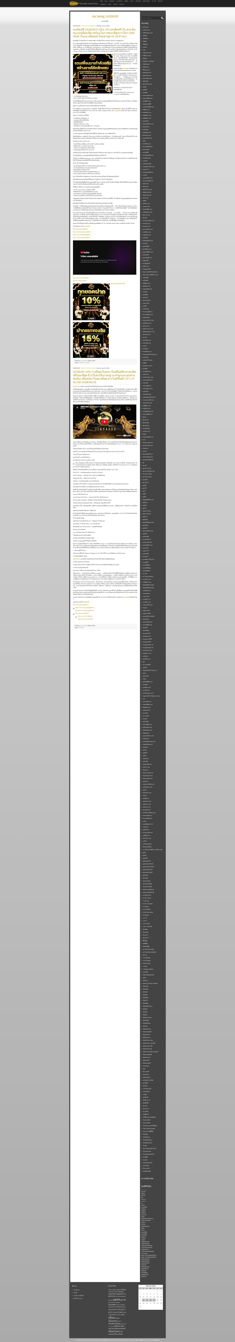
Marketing (138, 1)
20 (150, 1300)
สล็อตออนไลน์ (147, 1029)
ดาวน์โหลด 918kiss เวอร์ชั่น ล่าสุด (152, 849)
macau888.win (147, 385)
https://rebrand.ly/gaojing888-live (84, 607)
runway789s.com (148, 605)
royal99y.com (146, 599)
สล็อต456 (145, 989)
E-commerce (119, 1)
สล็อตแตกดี (146, 1060)
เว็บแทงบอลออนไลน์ (148, 1154)
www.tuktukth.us (147, 815)
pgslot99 (145, 519)
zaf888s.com (146, 835)
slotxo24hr (146, 676)
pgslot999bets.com (148, 522)
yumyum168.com (148, 832)
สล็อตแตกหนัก (147, 1063)
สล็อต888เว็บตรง (147, 1006)
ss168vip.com (147, 687)
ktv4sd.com (146, 326)
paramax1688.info (148, 459)
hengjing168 (146, 263)
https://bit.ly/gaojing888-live (81, 604)
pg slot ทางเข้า (147, 468)
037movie (145, 27)
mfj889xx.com (147, 405)
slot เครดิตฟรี (146, 664)
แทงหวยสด (146, 1165)
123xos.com (146, 30)
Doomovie (146, 198)
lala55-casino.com (148, 329)
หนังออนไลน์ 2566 (148, 1080)
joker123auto (146, 300)
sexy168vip (146, 630)
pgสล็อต (145, 533)
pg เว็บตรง (146, 482)
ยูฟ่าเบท (145, 955)
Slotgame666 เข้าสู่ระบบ (150, 670)
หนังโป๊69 (145, 1083)
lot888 (144, 363)
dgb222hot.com (147, 189)
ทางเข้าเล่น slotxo (148, 912)
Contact (115, 4)
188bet (145, 41)
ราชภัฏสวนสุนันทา (148, 969)
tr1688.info (146, 738)
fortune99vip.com (148, 229)
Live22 (145, 346)
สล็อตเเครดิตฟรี (147, 1054)
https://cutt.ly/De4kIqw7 (82, 613)
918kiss (145, 58)
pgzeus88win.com (148, 531)
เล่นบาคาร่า (146, 1108)
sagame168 (146, 610)
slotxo (144, 673)
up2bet (145, 790)
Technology (103, 4)
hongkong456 (147, 269)
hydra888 (145, 280)
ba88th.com (146, 109)
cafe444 (145, 161)
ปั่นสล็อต (145, 929)
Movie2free (146, 422)
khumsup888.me (147, 311)
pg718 (144, 488)
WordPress (156, 1340)
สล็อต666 (145, 997)
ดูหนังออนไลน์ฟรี (147, 872)
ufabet (144, 755)
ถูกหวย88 (145, 878)
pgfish (144, 496)
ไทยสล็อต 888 (147, 1171)
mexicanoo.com (147, 403)
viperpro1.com (147, 801)
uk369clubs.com (147, 787)
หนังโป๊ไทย (144, 1272)
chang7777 (146, 169)
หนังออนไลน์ (146, 1077)
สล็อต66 (145, 995)
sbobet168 (146, 619)
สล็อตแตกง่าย (146, 1057)
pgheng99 (110, 1300)
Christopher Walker (88, 26)
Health (132, 1)
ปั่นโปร (143, 1222)
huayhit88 (145, 277)
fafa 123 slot (146, 215)
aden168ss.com (147, 78)
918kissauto (146, 64)
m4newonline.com (148, 377)
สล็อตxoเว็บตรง (147, 1017)
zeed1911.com (147, 838)
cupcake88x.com (148, 178)
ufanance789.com (148, 773)
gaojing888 (117, 110)
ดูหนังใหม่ (145, 875)
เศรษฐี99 (145, 1157)
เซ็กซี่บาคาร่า (146, 1100)
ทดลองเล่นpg (146, 881)
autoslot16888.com (148, 107)
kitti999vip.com (147, 323)
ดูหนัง (144, 852)
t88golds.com (147, 707)
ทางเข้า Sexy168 (147, 903)
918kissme (146, 67)
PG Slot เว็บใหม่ (147, 474)
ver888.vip (146, 798)
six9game (145, 656)
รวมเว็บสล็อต (146, 958)
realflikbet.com (147, 582)
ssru (144, 699)
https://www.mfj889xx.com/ (150, 274)
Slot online (144, 1253)
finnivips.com (146, 223)
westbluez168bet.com (149, 812)
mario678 (145, 391)
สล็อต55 (145, 992)
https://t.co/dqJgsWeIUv (80, 280)
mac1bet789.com (148, 380)
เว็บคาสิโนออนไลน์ (146, 1247)
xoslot (144, 821)
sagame (145, 607)
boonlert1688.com (148, 155)
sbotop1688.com (147, 622)
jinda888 (145, 294)
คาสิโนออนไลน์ (147, 844)
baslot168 (145, 121)
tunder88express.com (149, 741)
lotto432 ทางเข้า (147, 366)
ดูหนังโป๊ (143, 1270)
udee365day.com (148, 744)
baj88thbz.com (147, 115)
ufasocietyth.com (148, 775)
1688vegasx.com (148, 33)
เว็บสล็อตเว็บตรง (147, 1140)
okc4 (144, 440)
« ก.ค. (140, 1308)
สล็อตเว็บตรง (76, 386)
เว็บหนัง (145, 1145)
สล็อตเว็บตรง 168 (148, 1040)
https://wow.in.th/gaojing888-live (84, 610)
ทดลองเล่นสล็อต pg (148, 889)
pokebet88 (146, 536)
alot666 (145, 89)
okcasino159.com (148, 442)
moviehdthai (146, 428)
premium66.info (147, 542)
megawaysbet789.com (149, 397)
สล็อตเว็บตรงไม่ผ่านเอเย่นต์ (150, 1051)
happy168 (146, 260)
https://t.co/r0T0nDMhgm (85, 616)
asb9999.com (147, 101)
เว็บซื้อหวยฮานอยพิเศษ (149, 1117)
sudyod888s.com (148, 704)
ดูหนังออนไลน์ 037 (148, 864)
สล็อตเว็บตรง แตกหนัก (149, 1043)
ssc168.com (146, 690)
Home (101, 1)
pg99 (144, 494)
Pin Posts (121, 4)
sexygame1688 (147, 639)
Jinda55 (145, 292)
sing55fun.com (147, 653)
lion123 (145, 337)
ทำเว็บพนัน (146, 915)
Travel (109, 4)
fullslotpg (145, 237)
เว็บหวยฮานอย (147, 1151)
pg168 (144, 485)
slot (144, 662)
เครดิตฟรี (87, 362)
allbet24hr (146, 81)
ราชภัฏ (145, 966)
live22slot (145, 348)
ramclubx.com (147, 579)
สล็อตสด (145, 1026)
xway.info (145, 827)
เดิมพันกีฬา (146, 1103)
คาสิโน (145, 841)
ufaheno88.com (147, 764)
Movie (144, 417)
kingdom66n (146, 317)
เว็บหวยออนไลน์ (145, 1220)
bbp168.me (146, 126)
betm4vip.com (147, 135)
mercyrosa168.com (148, 400)
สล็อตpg (145, 1012)
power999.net (147, 539)
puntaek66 (146, 553)
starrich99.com (147, 701)
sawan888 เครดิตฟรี (148, 616)
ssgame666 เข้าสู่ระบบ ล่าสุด (151, 696)
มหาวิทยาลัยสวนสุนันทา (149, 952)
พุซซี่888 (145, 943)
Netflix (144, 434)
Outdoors (111, 1)
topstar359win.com (148, 736)
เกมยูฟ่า (145, 1094)
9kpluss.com (146, 70)
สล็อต (144, 977)
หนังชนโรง (146, 1074)
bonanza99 (146, 149)
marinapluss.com (148, 388)
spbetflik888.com (148, 681)
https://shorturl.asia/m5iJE (85, 619)
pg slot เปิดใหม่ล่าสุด (149, 471)
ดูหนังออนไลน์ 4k (147, 869)
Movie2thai (146, 425)
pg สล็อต (145, 479)
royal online (146, 596)
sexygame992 (147, 642)
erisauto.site (146, 206)
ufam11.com (146, 767)
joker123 (145, 297)
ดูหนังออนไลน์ (147, 861)
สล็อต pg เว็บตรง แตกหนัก (150, 983)
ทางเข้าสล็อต (146, 909)
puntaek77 (146, 556)
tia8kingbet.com (147, 727)
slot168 (145, 667)
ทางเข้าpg (146, 906)
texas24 (145, 718)
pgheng (145, 502)
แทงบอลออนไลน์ (147, 1162)
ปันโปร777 (146, 938)
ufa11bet (145, 747)
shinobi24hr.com (147, 650)
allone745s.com (147, 84)
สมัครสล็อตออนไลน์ (148, 975)
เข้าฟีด (75, 1292)
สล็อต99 (145, 1009)
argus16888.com (148, 98)
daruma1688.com (148, 181)
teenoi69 (145, 713)
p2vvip (145, 451)
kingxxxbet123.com (148, 320)
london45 (145, 357)
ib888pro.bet (146, 283)
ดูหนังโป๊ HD (144, 1268)
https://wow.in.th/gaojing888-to (82, 234)
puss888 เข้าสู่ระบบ (148, 559)
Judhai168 (146, 309)
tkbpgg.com (146, 733)
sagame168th (147, 613)
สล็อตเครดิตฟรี (147, 1032)
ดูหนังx (145, 855)
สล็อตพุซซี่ (146, 1020)
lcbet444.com (147, 334)
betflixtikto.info (147, 132)
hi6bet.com (146, 266)
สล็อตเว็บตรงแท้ (147, 1049)
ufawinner (145, 781)
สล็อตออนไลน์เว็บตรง (147, 1218)
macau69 (145, 383)
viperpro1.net (146, 807)
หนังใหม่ (145, 1086)
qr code (145, 573)
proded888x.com (148, 545)
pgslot (144, 508)
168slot (145, 35)
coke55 (145, 175)
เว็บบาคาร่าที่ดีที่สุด (148, 1131)
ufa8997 (145, 753)
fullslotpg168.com (148, 240)
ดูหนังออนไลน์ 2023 (148, 866)
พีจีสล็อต (145, 940)
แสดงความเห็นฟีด (78, 1295)
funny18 (145, 243)
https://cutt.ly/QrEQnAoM (118, 283)
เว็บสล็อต (145, 1134)
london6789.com (147, 360)
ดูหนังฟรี (145, 858)
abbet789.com (147, 72)
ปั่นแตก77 (145, 935)
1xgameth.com (147, 52)
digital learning (147, 192)
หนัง (144, 1069)
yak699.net (146, 829)
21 (154, 1300)
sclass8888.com (147, 625)
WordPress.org (77, 1298)
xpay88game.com (148, 824)
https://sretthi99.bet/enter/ (150, 272)
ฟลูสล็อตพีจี (146, 946)
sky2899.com (146, 659)
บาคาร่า (145, 918)
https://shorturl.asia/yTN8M (81, 278)
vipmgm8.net (146, 810)
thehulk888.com (147, 724)
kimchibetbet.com (148, 314)
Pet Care (154, 1)
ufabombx (146, 758)
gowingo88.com (147, 257)
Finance (126, 1)
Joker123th (146, 303)
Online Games (146, 1)
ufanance (145, 770)
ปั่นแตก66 (145, 932)
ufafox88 (145, 761)
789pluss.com (147, 55)
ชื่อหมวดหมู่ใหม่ (147, 847)
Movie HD (145, 420)
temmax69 (146, 716)
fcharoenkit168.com (148, 220)
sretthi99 (145, 684)
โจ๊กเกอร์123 (146, 1168)
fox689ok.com (147, 232)
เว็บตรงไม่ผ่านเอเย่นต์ (149, 1128)
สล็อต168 (145, 986)
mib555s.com (147, 408)
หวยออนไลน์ (146, 1091)
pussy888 (145, 562)
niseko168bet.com (148, 437)
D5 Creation (140, 1340)
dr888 (144, 200)
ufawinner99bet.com (149, 784)
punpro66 (145, 548)
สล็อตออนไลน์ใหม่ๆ (146, 1245)
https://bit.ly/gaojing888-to (80, 229)
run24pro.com (147, 602)
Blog (106, 1)
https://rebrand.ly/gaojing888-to (82, 232)
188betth (145, 44)
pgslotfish (145, 525)
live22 (143, 1230)
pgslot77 (145, 516)
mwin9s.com (146, 431)
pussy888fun (146, 565)
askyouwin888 (147, 104)
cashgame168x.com (148, 166)
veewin (145, 795)
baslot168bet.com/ (148, 124)
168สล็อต (145, 38)
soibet (144, 679)
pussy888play (147, 568)
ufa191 (145, 750)
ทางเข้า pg (146, 901)
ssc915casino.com (148, 693)
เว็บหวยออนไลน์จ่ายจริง (149, 1148)
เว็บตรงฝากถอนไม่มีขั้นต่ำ (150, 1125)
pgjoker (145, 505)
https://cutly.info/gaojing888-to (81, 237)
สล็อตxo (145, 1014)
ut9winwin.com (147, 792)
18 (143, 1300)
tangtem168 (146, 710)
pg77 (144, 491)
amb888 (145, 92)
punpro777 (146, 551)
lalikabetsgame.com (148, 331)
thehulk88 (145, 721)
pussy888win (146, 570)
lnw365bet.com (147, 351)
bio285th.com (147, 144)
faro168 (145, 218)
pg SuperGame (147, 477)
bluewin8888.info (148, 146)
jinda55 (124, 1294)
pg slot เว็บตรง (112, 1302)
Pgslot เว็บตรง (147, 511)
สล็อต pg (145, 980)
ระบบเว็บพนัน (147, 960)
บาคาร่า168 (146, 923)
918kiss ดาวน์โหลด (148, 61)
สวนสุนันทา (146, 1066)
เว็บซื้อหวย (146, 1114)
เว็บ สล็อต (145, 1111)
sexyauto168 (146, 633)
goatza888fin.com (148, 252)
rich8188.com (147, 590)
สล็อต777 (145, 1000)
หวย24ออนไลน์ (147, 1088)
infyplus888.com (147, 289)
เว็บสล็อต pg (146, 1137)
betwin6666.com (147, 138)
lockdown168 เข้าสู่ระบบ (150, 354)
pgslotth (145, 528)
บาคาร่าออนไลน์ (147, 926)
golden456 (146, 255)
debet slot (145, 183)
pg (143, 462)
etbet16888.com (147, 209)
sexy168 (145, 627)
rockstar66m (146, 593)
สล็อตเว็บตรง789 (147, 1046)
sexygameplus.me (148, 644)
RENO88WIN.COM (148, 585)
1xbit (144, 50)
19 (147, 1300)
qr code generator (148, 576)
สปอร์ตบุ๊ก (145, 972)
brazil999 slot (146, 158)
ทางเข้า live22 (147, 898)
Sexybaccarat (147, 636)
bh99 (144, 141)
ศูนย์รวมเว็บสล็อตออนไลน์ (148, 1255)
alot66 (144, 87)
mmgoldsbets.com (148, 411)
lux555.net (146, 374)
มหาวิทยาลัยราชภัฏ (148, 949)
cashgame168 (147, 163)
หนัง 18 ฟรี (146, 1071)
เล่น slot (145, 1106)
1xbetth (145, 47)
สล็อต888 (125, 68)
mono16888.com (148, 414)
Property (160, 1)
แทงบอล (145, 1160)
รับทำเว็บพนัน (147, 963)
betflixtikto (146, 129)
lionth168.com (147, 340)
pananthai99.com (148, 454)
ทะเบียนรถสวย (147, 895)
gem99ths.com (147, 249)
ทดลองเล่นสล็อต (147, 884)
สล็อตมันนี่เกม (147, 1023)
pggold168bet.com (148, 499)
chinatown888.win (148, 172)
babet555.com (147, 112)
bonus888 (146, 152)
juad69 (145, 306)
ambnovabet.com (148, 95)
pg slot (145, 465)
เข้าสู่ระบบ (76, 1290)
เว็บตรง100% (146, 1120)
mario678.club (147, 394)
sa (142, 1203)
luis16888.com (147, 371)
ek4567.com (146, 203)
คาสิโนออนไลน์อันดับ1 (147, 1251)
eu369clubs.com (147, 212)
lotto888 (145, 368)
